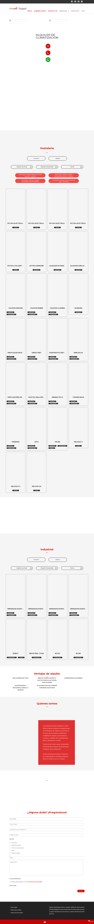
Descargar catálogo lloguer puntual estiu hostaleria (63, 181)
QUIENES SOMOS (40, 11)
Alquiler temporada (47, 167)
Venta (72, 167)
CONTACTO (75, 11)
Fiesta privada (16, 853)
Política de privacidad (35, 882)
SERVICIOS (63, 11)
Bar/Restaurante (16, 845)
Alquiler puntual (22, 167)
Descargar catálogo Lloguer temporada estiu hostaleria (30, 181)
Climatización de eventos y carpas (63, 911)
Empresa (14, 842)
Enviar (54, 795)
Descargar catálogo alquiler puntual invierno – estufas (30, 175)
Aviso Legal (14, 907)
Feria (13, 850)
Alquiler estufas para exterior (57, 907)
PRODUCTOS (52, 11)
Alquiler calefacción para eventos (75, 907)
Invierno (36, 158)
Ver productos (18, 90)
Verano (57, 158)
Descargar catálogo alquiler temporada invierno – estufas (63, 175)
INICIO (30, 11)
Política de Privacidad (17, 912)
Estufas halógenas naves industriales (60, 909)
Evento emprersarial (18, 848)
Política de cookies (16, 910)
